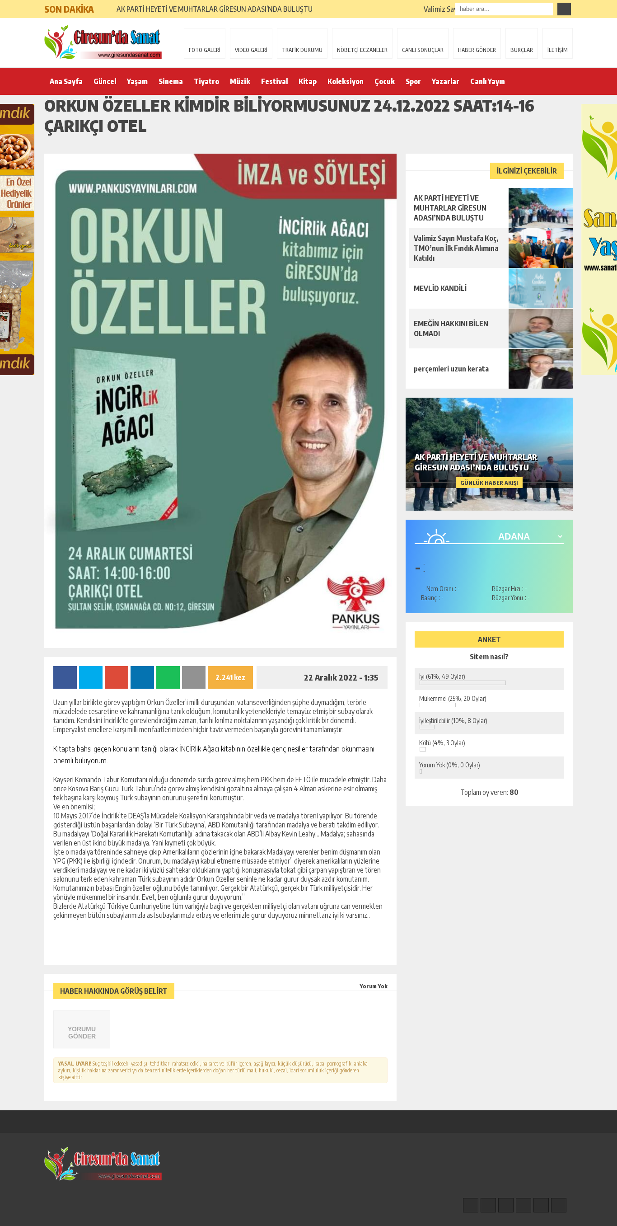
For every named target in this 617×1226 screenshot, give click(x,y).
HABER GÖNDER (477, 50)
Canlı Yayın (487, 81)
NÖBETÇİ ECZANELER (362, 50)
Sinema (171, 81)
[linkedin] (541, 1205)
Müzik (240, 81)
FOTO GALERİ (204, 50)
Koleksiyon (345, 81)
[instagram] (488, 1205)
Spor (413, 81)
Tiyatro (206, 81)
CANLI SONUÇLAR (423, 50)
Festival (274, 81)
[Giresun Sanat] (103, 42)
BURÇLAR (521, 50)
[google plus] (523, 1205)
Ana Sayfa (66, 81)
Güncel (104, 81)
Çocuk (384, 81)
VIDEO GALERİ (251, 50)
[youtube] (558, 1205)
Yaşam (137, 81)
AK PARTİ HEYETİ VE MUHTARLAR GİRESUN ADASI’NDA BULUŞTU (215, 9)
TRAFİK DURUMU (302, 50)
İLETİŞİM (557, 50)
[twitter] (506, 1205)
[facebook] (470, 1205)
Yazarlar (445, 81)
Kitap (308, 81)
